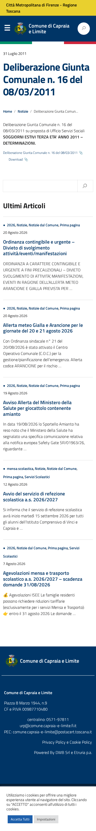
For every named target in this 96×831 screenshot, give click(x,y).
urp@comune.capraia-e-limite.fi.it (48, 725)
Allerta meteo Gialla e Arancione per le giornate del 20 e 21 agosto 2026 (43, 327)
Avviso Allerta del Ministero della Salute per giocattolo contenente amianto (37, 408)
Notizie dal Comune (43, 225)
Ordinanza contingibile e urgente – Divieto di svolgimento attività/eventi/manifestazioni (39, 247)
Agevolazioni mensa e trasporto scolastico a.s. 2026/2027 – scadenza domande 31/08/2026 (42, 578)
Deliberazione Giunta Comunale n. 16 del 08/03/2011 (46, 79)
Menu (7, 28)
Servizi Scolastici (37, 477)
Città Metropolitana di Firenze (32, 5)
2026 (11, 225)
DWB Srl (63, 752)
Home (7, 111)
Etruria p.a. (83, 752)
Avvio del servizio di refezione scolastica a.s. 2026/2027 (34, 496)
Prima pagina (70, 225)
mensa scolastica (20, 468)
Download (16, 159)
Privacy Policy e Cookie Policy (67, 742)
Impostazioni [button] (46, 819)
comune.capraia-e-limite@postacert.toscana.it (52, 732)
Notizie (23, 111)
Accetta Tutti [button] (20, 819)
